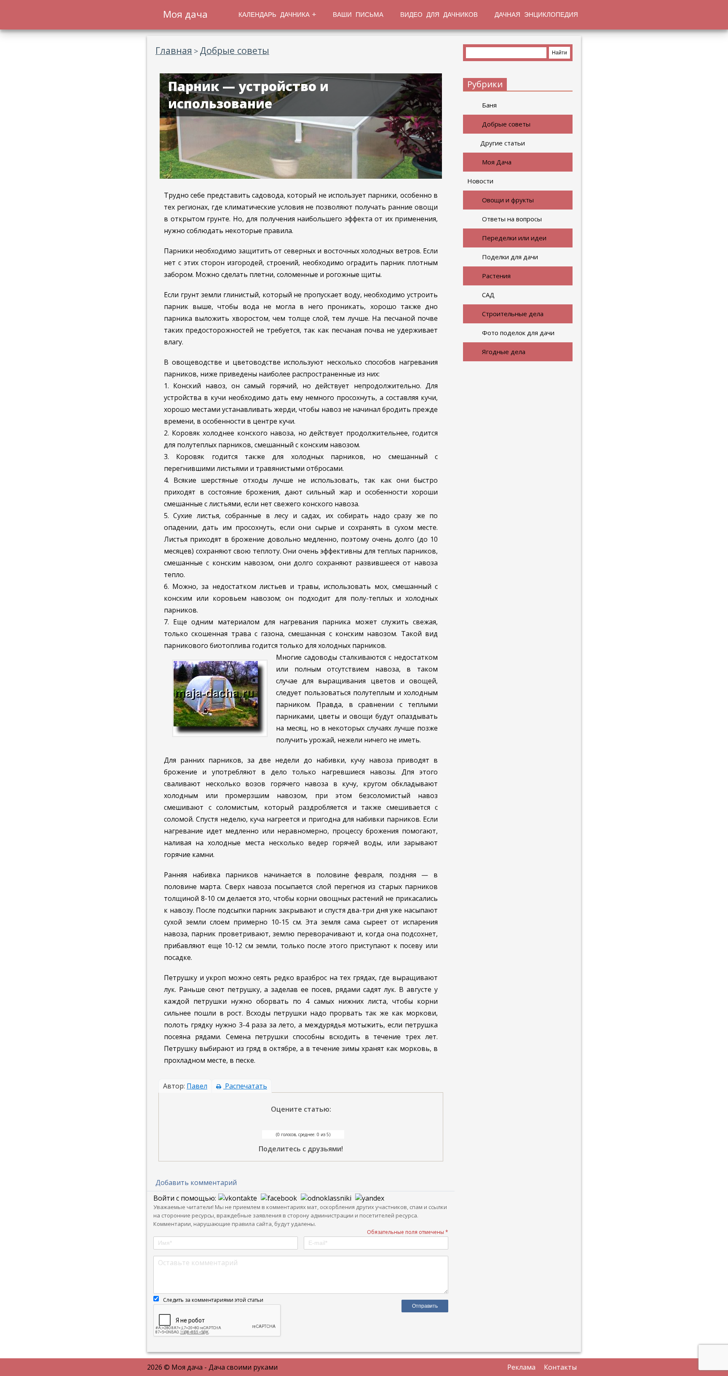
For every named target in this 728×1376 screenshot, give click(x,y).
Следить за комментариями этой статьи (213, 1299)
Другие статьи (502, 143)
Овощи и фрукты (508, 200)
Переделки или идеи (514, 238)
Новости (480, 181)
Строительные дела (512, 313)
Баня (489, 105)
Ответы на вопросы (512, 219)
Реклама (521, 1367)
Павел (197, 1086)
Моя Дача (496, 162)
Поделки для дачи (510, 257)
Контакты (560, 1367)
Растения (496, 275)
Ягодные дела (503, 351)
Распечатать (245, 1086)
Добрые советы (506, 124)
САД (488, 294)
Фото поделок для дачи (518, 332)
